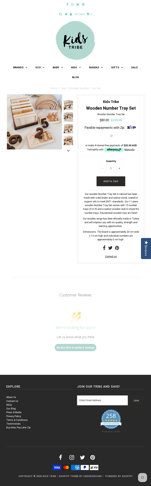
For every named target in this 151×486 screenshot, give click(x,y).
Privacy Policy (13, 416)
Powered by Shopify (119, 476)
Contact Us (12, 401)
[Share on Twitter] (110, 248)
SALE (134, 67)
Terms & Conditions (17, 420)
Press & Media (13, 412)
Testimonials (13, 423)
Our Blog (11, 408)
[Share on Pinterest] (117, 248)
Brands (18, 67)
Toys (63, 88)
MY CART (83, 14)
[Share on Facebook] (104, 248)
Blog (75, 77)
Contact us (111, 256)
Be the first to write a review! (75, 347)
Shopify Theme (69, 476)
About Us (11, 397)
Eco (38, 67)
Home (53, 88)
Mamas (94, 67)
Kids (74, 67)
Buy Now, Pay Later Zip (18, 427)
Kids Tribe (49, 476)
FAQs (9, 405)
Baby (56, 67)
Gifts (115, 67)
